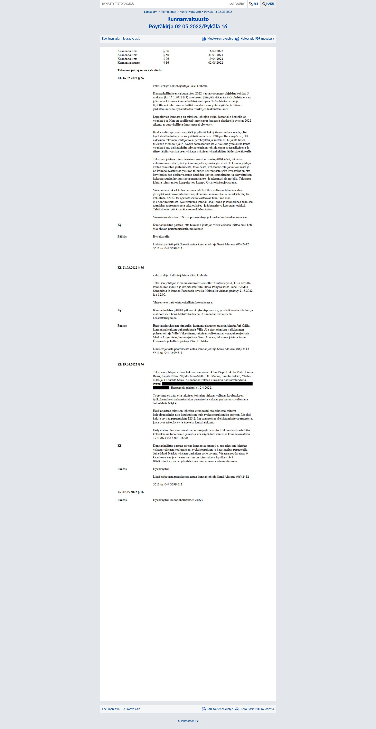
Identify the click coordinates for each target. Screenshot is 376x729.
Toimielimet (168, 12)
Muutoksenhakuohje (220, 38)
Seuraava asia (131, 38)
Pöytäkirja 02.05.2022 (218, 12)
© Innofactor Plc (188, 721)
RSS (255, 3)
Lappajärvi (150, 12)
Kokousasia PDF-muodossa (257, 38)
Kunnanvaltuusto (190, 12)
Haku (270, 3)
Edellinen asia (111, 38)
